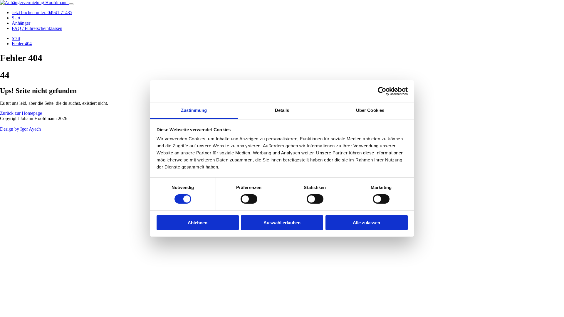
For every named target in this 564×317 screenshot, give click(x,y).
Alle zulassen (366, 222)
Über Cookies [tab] (370, 110)
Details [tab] (282, 110)
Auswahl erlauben (282, 222)
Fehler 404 (22, 43)
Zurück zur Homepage (21, 113)
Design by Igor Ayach (20, 129)
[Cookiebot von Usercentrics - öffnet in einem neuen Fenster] (382, 91)
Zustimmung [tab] (194, 110)
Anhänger (21, 23)
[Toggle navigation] (71, 4)
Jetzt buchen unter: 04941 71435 (42, 12)
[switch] (249, 199)
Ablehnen (197, 222)
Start (16, 17)
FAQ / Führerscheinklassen (37, 28)
